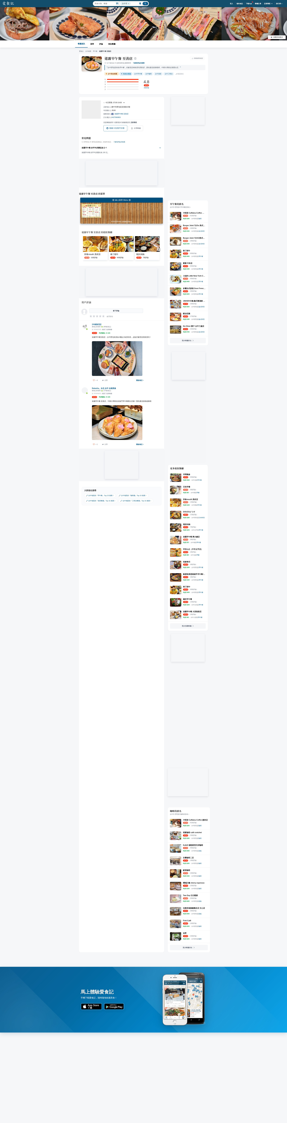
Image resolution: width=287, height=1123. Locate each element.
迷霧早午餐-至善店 (121, 114)
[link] (196, 218)
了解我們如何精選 (139, 63)
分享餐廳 (137, 128)
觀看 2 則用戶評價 (116, 128)
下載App (249, 3)
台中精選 (88, 51)
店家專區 (267, 3)
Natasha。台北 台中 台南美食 (104, 388)
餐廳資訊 (81, 44)
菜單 (92, 44)
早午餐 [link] (138, 74)
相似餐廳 (111, 44)
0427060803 (116, 117)
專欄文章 (258, 3)
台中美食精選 (112, 74)
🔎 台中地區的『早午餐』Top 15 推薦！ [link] (100, 495)
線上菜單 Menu (121, 200)
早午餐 (95, 51)
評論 (101, 44)
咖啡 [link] (148, 74)
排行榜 (278, 3)
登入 (231, 3)
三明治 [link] (169, 74)
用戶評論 (86, 302)
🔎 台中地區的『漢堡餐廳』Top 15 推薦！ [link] (101, 501)
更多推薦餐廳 (186, 626)
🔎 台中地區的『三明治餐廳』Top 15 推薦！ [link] (135, 501)
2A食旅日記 (96, 324)
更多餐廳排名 (186, 340)
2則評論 (146, 88)
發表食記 (240, 3)
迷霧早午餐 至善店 (118, 58)
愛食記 (81, 51)
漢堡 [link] (158, 74)
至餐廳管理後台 (127, 221)
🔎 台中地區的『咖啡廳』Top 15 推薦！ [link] (133, 495)
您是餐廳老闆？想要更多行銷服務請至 (120, 122)
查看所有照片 (278, 37)
